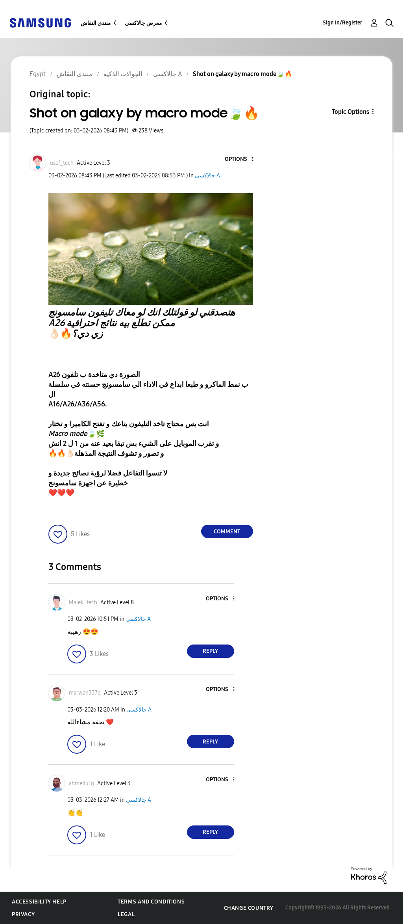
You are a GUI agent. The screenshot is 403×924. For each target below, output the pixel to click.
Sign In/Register (342, 22)
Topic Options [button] (350, 112)
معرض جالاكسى (143, 23)
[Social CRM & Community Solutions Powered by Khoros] (368, 875)
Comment (227, 531)
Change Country (249, 908)
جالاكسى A (207, 175)
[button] (239, 159)
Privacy (23, 914)
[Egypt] (40, 22)
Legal (126, 914)
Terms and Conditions (151, 901)
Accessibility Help (39, 901)
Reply (210, 651)
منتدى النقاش (96, 23)
